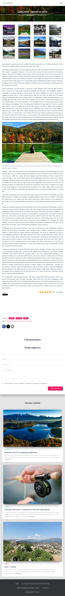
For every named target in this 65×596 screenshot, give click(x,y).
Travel (26, 318)
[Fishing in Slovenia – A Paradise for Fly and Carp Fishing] (32, 484)
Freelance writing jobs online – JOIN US (28, 588)
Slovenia (19, 318)
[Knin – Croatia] (32, 541)
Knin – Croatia (10, 567)
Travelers (45, 588)
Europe (11, 318)
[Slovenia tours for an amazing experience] (32, 428)
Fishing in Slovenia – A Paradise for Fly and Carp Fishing (27, 510)
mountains (24, 321)
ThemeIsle (36, 592)
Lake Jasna (17, 321)
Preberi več (8, 459)
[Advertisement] (33, 309)
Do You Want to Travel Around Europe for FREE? (35, 583)
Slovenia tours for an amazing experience (21, 452)
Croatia (7, 564)
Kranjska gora (9, 321)
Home (17, 583)
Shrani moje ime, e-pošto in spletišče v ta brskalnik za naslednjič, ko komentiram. (26, 383)
